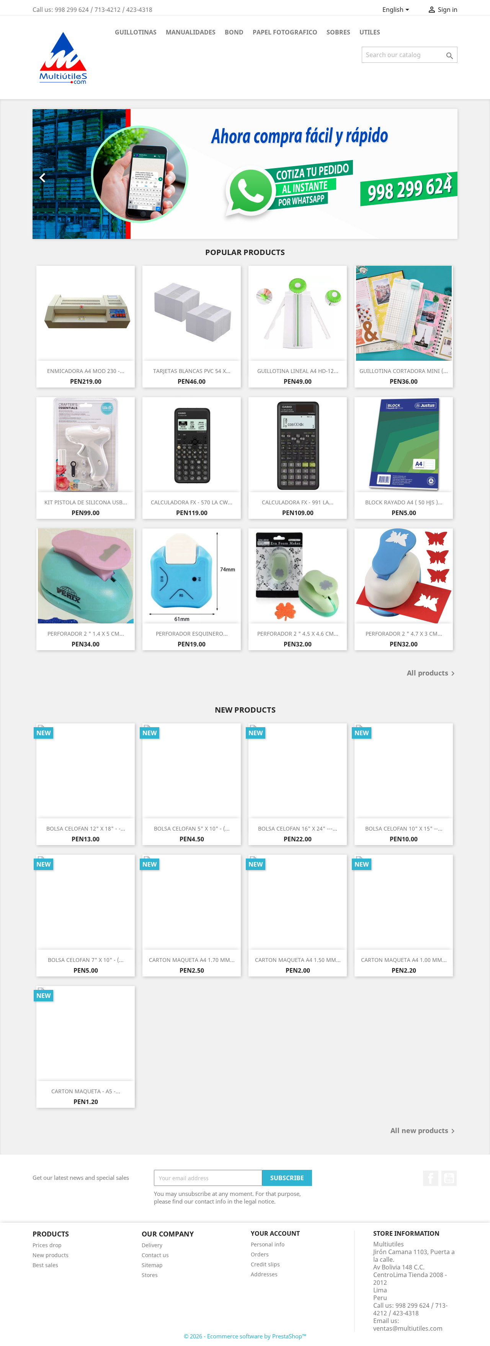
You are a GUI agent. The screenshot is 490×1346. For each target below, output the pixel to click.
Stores (150, 1275)
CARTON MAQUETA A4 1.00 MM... (404, 959)
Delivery (152, 1245)
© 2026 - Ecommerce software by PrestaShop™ (245, 1336)
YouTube (449, 1178)
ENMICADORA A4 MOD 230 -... (85, 371)
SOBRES (338, 32)
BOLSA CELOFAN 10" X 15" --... (404, 828)
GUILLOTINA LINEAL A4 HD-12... (297, 371)
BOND (234, 32)
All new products (423, 1131)
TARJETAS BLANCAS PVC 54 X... (191, 371)
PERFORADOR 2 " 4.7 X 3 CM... (404, 633)
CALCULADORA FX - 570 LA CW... (191, 502)
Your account (275, 1233)
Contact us (155, 1255)
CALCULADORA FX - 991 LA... (297, 502)
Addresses (264, 1274)
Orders (260, 1254)
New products (51, 1255)
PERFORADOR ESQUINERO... (192, 633)
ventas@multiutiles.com (408, 1328)
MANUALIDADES (191, 32)
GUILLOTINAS (136, 32)
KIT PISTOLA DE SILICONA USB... (85, 502)
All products (432, 673)
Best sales (45, 1265)
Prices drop (47, 1245)
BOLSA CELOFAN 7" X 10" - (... (86, 959)
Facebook (430, 1178)
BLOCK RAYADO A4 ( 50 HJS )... (404, 502)
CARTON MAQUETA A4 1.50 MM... (298, 959)
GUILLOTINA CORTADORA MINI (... (403, 371)
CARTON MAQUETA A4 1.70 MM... (192, 959)
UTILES (369, 32)
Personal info (267, 1244)
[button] (64, 174)
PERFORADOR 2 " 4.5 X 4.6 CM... (297, 633)
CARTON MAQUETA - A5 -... (85, 1091)
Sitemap (152, 1265)
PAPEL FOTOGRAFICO (285, 32)
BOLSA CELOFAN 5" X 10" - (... (192, 828)
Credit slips (265, 1264)
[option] (245, 174)
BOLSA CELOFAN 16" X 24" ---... (297, 828)
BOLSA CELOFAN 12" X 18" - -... (85, 828)
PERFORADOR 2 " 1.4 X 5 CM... (85, 633)
